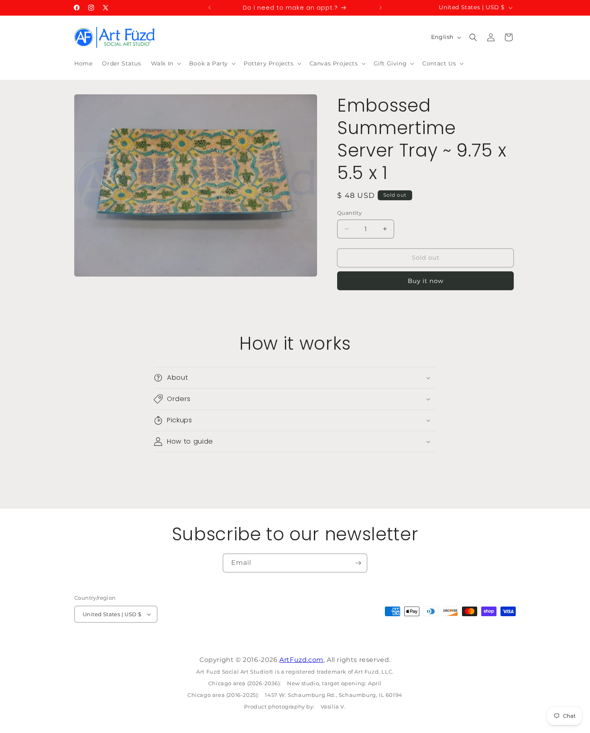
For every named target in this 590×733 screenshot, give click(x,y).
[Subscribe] (358, 563)
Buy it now (426, 281)
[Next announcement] (380, 7)
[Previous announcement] (209, 7)
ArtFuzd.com (301, 660)
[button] (165, 63)
